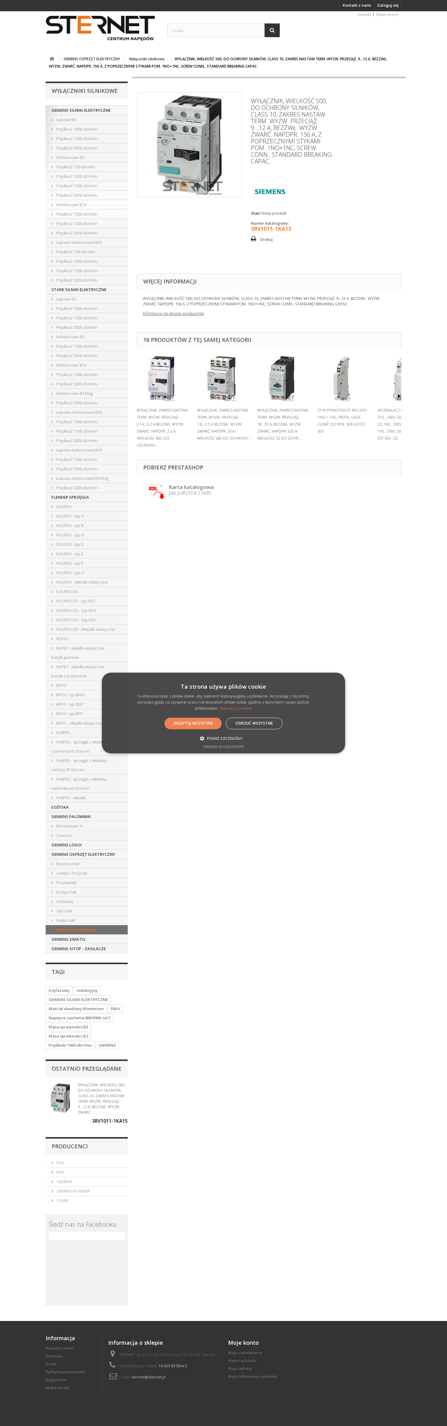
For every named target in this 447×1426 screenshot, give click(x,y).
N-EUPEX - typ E (69, 554)
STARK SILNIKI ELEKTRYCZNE (78, 289)
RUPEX (61, 638)
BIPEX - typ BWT (69, 704)
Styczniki (63, 911)
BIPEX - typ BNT (69, 713)
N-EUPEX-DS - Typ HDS (75, 620)
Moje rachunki (242, 1360)
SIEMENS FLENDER (73, 1191)
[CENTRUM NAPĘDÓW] (102, 28)
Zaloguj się (387, 5)
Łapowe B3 (65, 119)
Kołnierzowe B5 (69, 157)
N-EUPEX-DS (66, 591)
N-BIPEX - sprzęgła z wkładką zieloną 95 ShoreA (78, 765)
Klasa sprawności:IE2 (68, 1036)
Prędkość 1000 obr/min (76, 129)
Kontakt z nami (357, 5)
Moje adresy (240, 1368)
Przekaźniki (66, 882)
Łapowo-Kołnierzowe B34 (78, 450)
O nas (51, 1364)
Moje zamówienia (245, 1352)
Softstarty (64, 901)
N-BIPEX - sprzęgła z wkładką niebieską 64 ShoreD (78, 783)
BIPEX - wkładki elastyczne (78, 723)
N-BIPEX (62, 732)
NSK (60, 1172)
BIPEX (60, 685)
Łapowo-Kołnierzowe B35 (78, 242)
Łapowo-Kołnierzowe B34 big (81, 478)
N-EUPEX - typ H (69, 535)
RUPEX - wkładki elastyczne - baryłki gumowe (78, 652)
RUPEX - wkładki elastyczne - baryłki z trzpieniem (78, 671)
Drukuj (266, 239)
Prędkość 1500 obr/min (76, 138)
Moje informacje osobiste (252, 1376)
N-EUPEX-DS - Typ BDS (75, 610)
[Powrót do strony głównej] (51, 59)
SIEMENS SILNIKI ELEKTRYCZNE (81, 110)
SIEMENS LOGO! (66, 845)
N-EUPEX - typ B (69, 525)
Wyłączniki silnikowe (75, 930)
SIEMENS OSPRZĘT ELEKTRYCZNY (83, 854)
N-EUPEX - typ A (69, 516)
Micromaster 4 (68, 826)
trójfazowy (59, 990)
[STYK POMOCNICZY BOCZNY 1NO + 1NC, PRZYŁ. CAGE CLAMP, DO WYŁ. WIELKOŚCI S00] (344, 378)
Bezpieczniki (67, 863)
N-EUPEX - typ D (69, 544)
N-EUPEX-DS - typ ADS (75, 601)
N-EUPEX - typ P (69, 563)
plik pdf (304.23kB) (191, 490)
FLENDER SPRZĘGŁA (70, 497)
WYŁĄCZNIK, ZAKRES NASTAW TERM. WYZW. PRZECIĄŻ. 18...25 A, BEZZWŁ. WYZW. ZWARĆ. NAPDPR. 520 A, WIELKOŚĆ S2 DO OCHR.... (282, 424)
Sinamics (63, 835)
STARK (62, 1200)
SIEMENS (107, 1045)
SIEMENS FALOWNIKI (71, 816)
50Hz (115, 1008)
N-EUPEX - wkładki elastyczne (81, 582)
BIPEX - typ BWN (70, 694)
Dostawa (54, 1356)
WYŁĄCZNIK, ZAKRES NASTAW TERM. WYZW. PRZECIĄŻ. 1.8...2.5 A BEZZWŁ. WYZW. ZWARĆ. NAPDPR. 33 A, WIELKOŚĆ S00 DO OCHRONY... (224, 424)
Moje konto (243, 1342)
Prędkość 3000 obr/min (76, 148)
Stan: (256, 213)
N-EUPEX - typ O (70, 572)
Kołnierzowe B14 (70, 204)
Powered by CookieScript (223, 747)
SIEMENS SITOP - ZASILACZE (78, 948)
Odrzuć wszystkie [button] (254, 723)
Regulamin (56, 1379)
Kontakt (364, 14)
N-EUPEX (63, 506)
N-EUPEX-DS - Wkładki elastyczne (85, 629)
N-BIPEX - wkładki (70, 797)
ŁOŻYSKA (60, 807)
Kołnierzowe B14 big (73, 393)
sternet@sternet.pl (149, 1377)
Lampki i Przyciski (71, 873)
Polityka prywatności (66, 1372)
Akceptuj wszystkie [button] (193, 723)
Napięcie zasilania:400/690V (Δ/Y (80, 1017)
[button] (223, 739)
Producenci (70, 1146)
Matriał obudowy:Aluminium (76, 1008)
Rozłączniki (66, 892)
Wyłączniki (65, 920)
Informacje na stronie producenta (173, 313)
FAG (60, 1162)
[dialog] (223, 713)
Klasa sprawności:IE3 (68, 1027)
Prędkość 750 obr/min (75, 167)
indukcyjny (87, 990)
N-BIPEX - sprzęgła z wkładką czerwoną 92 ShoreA (78, 746)
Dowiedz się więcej (236, 708)
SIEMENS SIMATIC (68, 939)
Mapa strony (387, 14)
